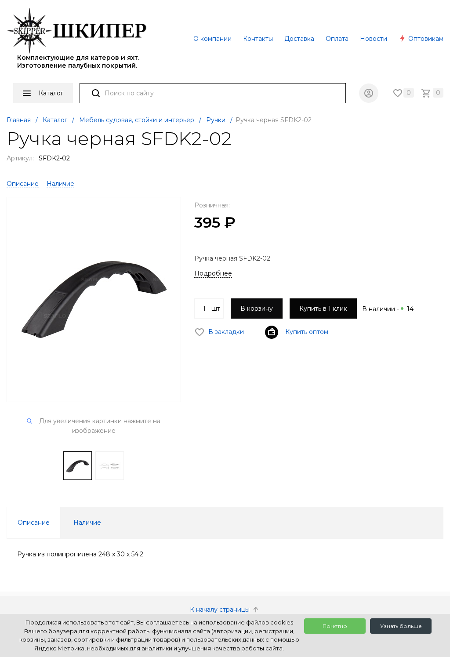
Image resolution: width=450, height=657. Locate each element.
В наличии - (388, 309)
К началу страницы (220, 609)
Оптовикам (424, 39)
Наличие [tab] (87, 522)
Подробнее (213, 273)
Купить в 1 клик (323, 308)
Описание (23, 184)
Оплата (337, 39)
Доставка (299, 39)
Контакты (258, 39)
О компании (212, 39)
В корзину (256, 308)
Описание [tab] (34, 522)
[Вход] (368, 93)
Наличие (60, 184)
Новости (373, 39)
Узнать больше (401, 626)
